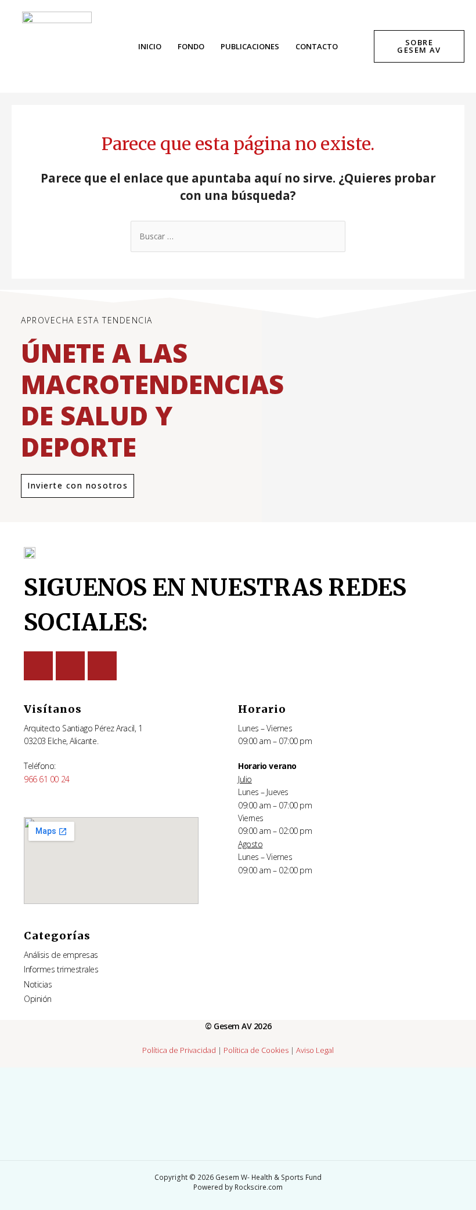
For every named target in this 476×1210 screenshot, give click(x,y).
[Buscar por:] (238, 236)
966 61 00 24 (47, 779)
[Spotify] (102, 665)
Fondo (191, 46)
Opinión (38, 998)
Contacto (316, 46)
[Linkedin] (70, 665)
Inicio (149, 46)
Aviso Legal (315, 1050)
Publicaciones (250, 46)
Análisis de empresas (61, 954)
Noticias (38, 984)
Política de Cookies (256, 1050)
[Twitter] (38, 665)
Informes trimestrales (61, 969)
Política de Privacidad (179, 1050)
